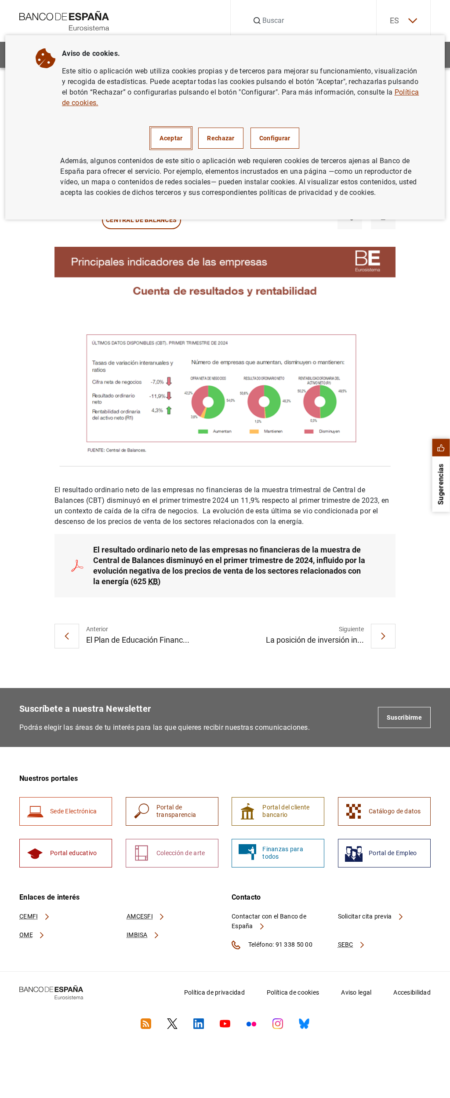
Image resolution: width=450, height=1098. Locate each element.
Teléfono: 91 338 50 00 (279, 944)
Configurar (274, 138)
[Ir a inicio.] (64, 20)
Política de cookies (293, 992)
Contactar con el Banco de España (269, 921)
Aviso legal (356, 992)
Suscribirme (404, 717)
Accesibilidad (412, 992)
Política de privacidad (214, 992)
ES (394, 20)
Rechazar (220, 138)
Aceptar (171, 138)
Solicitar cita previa (365, 916)
